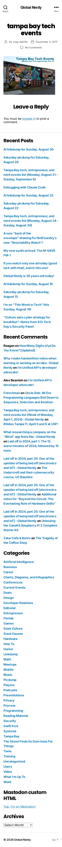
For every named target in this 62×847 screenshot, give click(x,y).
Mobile (8, 669)
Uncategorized (14, 761)
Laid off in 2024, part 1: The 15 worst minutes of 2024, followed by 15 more (31, 445)
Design (8, 598)
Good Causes (13, 633)
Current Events (14, 587)
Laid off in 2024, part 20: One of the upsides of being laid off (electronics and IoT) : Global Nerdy (29, 463)
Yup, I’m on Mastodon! (19, 806)
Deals (7, 592)
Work (7, 782)
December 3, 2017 (47, 41)
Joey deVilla (20, 41)
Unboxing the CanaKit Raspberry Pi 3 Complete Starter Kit (30, 525)
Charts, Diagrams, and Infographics (28, 577)
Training (9, 756)
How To (8, 644)
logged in (29, 118)
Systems (9, 731)
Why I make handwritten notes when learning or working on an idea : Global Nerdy (30, 363)
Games (8, 623)
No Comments (33, 47)
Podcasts (10, 690)
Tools (7, 751)
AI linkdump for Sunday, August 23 (28, 195)
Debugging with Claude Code (24, 187)
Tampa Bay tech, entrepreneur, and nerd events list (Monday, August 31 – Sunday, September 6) (30, 174)
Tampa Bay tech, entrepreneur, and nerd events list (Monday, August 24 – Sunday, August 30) (30, 220)
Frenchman (11, 393)
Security (9, 721)
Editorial (9, 608)
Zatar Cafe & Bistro (17, 538)
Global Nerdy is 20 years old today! (28, 276)
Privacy (9, 700)
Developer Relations (18, 603)
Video (7, 771)
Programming (13, 710)
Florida (8, 618)
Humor (8, 649)
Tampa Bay (11, 736)
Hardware (10, 639)
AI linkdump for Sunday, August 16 (28, 284)
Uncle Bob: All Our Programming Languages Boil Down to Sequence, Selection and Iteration (31, 397)
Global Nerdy (31, 7)
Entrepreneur (13, 613)
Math (7, 659)
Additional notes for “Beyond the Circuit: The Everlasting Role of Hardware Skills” (29, 499)
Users (7, 766)
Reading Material (15, 716)
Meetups (10, 664)
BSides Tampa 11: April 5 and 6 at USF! (30, 424)
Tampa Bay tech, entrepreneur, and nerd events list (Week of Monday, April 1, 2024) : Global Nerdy (28, 414)
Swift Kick (10, 726)
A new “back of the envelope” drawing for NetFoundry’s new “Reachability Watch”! (30, 238)
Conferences (13, 582)
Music (8, 675)
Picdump (9, 680)
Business (10, 567)
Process (9, 705)
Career (8, 572)
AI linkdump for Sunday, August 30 (28, 149)
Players (8, 685)
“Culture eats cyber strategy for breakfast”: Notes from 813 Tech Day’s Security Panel (27, 322)
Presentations (13, 695)
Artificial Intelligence (18, 562)
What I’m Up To (14, 777)
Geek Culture (13, 628)
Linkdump (10, 654)
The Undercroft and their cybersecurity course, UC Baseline (28, 472)
